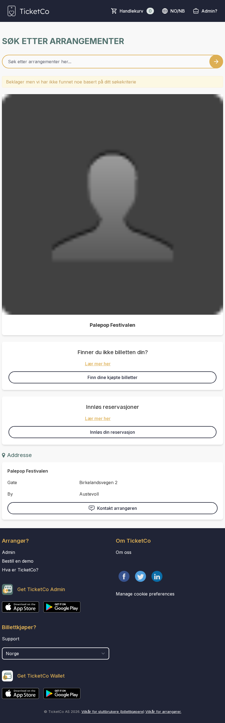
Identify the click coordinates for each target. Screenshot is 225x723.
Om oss (123, 552)
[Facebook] (124, 576)
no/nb (177, 11)
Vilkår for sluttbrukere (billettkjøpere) (112, 711)
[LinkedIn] (156, 576)
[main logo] (28, 11)
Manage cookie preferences (145, 594)
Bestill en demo (17, 561)
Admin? (209, 11)
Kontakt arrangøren (117, 508)
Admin (8, 552)
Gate (12, 482)
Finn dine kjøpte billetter (112, 377)
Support (10, 638)
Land (7, 644)
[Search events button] (216, 61)
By (10, 494)
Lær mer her (98, 363)
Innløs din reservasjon (112, 432)
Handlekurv (136, 11)
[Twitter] (140, 576)
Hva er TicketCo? (20, 569)
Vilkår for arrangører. (163, 711)
